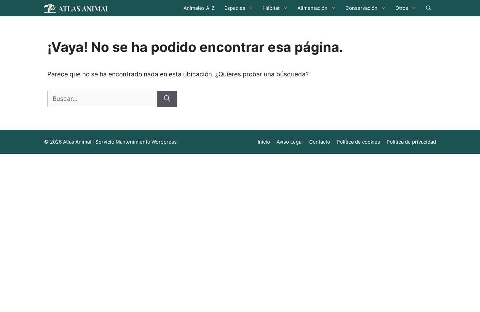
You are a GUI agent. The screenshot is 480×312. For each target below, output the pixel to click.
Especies (234, 8)
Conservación (361, 8)
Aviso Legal (290, 142)
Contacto (319, 142)
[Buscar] (167, 99)
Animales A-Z (199, 8)
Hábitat (271, 8)
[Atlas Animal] (76, 8)
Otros (401, 8)
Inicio (264, 142)
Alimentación (312, 8)
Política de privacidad (411, 142)
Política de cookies (358, 142)
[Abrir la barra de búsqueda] (428, 8)
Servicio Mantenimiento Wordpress (136, 142)
